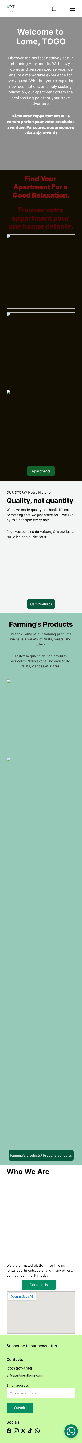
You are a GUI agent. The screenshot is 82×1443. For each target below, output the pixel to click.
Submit (19, 1408)
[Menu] (72, 9)
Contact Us (39, 1285)
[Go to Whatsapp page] (37, 1430)
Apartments (41, 471)
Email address (18, 1385)
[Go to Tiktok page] (30, 1430)
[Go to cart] (54, 8)
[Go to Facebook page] (9, 1430)
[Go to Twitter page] (23, 1430)
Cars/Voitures (41, 604)
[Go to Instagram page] (16, 1430)
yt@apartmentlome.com (25, 1375)
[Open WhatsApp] (71, 1431)
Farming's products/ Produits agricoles (41, 1155)
